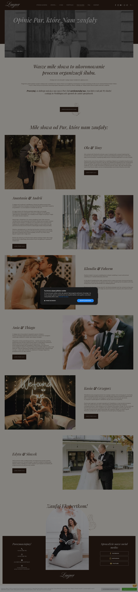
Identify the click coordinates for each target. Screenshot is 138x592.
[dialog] (69, 296)
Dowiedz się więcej (63, 296)
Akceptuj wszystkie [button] (85, 300)
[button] (50, 300)
